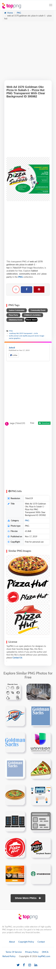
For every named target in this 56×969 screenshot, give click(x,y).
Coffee (14, 355)
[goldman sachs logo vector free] (15, 768)
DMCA (45, 952)
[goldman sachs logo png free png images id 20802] (41, 716)
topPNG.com (44, 956)
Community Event (38, 310)
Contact (41, 942)
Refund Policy (9, 956)
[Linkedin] (35, 965)
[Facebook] (27, 289)
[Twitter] (18, 965)
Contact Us (17, 658)
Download (45, 423)
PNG (18, 13)
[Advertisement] (28, 52)
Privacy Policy (31, 952)
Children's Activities (32, 315)
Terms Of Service (14, 952)
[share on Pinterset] (39, 289)
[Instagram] (29, 965)
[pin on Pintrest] (17, 687)
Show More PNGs (26, 898)
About (12, 942)
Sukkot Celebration (16, 310)
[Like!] (16, 289)
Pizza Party (13, 315)
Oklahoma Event (15, 320)
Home (10, 13)
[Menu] (51, 5)
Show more (31, 320)
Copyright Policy (26, 942)
